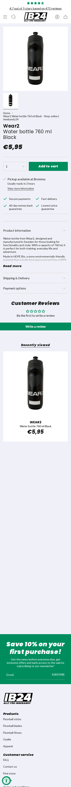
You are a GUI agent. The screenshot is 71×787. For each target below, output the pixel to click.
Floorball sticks (12, 719)
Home (6, 113)
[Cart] (65, 16)
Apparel (8, 746)
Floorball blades (12, 725)
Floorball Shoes (12, 732)
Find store (9, 773)
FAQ (6, 760)
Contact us (10, 766)
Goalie (7, 739)
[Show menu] (5, 16)
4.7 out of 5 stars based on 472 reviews (35, 8)
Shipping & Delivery (16, 278)
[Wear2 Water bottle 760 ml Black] (35, 383)
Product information (17, 230)
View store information (20, 188)
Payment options (14, 288)
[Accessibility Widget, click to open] (6, 780)
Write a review (35, 326)
